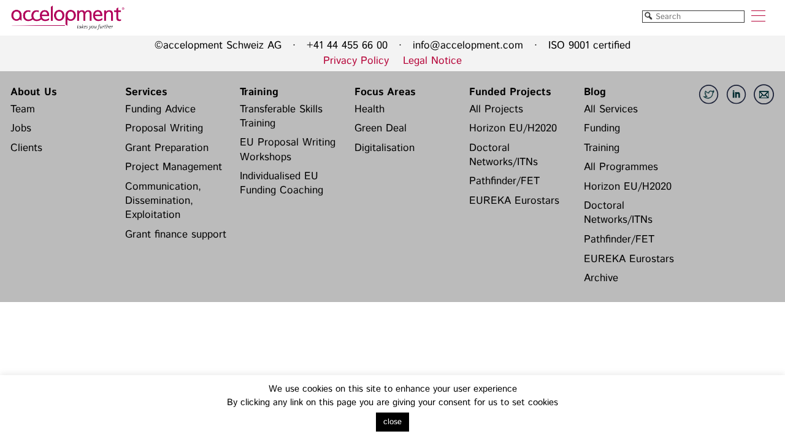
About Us (33, 92)
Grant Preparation (167, 148)
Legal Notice (432, 60)
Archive (601, 278)
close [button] (392, 422)
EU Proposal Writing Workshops (287, 149)
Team (22, 109)
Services (146, 92)
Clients (26, 148)
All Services (611, 109)
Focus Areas (384, 92)
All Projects (496, 109)
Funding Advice (160, 109)
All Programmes (621, 167)
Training (259, 92)
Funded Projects (510, 92)
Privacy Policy (356, 60)
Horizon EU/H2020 (513, 128)
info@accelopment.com (468, 45)
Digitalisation (384, 148)
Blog (595, 92)
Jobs (20, 128)
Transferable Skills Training (281, 116)
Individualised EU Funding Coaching (281, 183)
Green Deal (380, 128)
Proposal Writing (164, 128)
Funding (602, 128)
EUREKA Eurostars (514, 200)
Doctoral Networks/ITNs (503, 155)
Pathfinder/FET (504, 181)
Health (369, 109)
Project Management (173, 167)
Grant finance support (175, 234)
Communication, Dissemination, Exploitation (163, 201)
